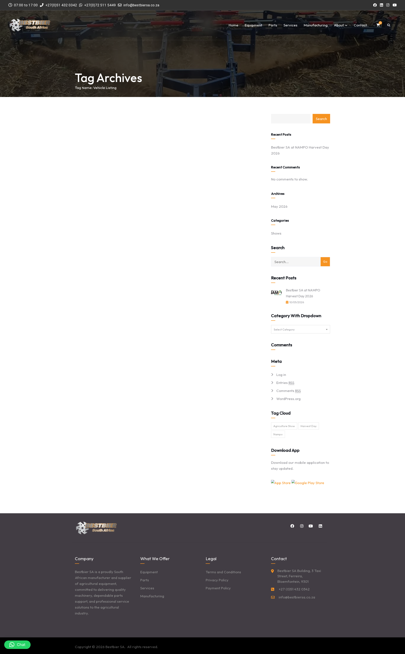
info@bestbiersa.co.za (141, 5)
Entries (285, 382)
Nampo (278, 434)
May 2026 (279, 206)
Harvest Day (309, 426)
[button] (17, 644)
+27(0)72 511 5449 (100, 5)
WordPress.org (288, 398)
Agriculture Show (284, 426)
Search (321, 118)
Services (290, 25)
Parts (273, 25)
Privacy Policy (217, 580)
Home (233, 25)
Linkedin (319, 526)
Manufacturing (316, 25)
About (339, 25)
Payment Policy (218, 588)
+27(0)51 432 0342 (61, 5)
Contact (360, 25)
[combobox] (300, 329)
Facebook (291, 526)
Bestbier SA (114, 646)
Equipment (253, 25)
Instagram (301, 526)
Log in (281, 374)
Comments (288, 390)
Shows (276, 233)
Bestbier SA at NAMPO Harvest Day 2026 (300, 150)
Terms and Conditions (223, 572)
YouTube (310, 526)
